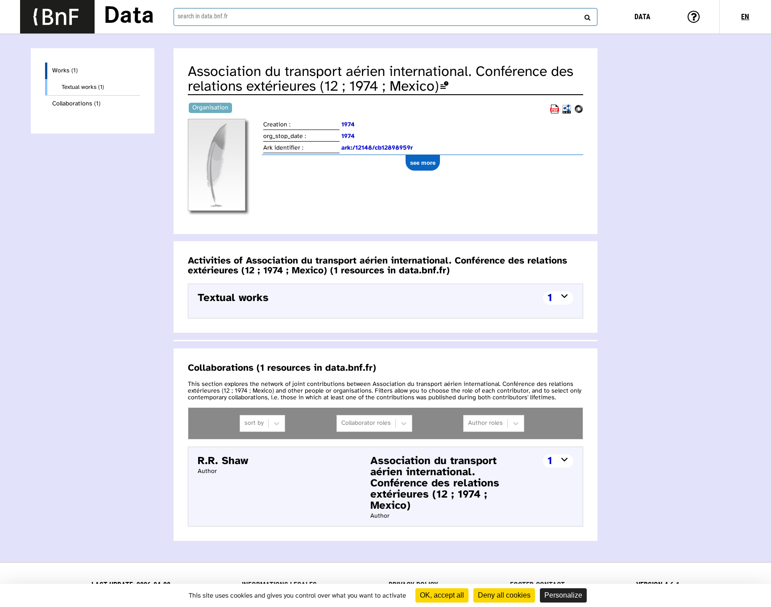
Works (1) (65, 70)
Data (129, 16)
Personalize (563, 595)
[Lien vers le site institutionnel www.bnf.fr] (57, 16)
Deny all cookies (504, 595)
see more (422, 162)
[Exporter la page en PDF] (554, 112)
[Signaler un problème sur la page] (444, 87)
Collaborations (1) (76, 103)
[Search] (586, 15)
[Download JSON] (578, 112)
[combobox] (385, 17)
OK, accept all (442, 595)
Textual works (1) (83, 87)
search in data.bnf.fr (203, 16)
